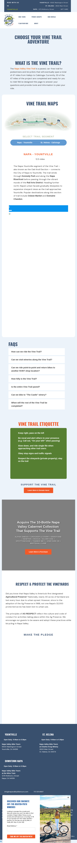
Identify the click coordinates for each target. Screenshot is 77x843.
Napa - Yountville (24, 143)
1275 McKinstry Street (10, 776)
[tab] (36, 351)
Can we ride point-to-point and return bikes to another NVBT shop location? (33, 369)
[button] (26, 17)
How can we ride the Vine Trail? (26, 352)
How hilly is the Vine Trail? (24, 379)
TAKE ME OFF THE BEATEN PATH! (21, 836)
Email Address (12, 826)
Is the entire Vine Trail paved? (25, 387)
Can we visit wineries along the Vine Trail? (31, 359)
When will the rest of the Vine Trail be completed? (29, 404)
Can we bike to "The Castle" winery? (28, 395)
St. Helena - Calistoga (50, 143)
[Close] (68, 797)
